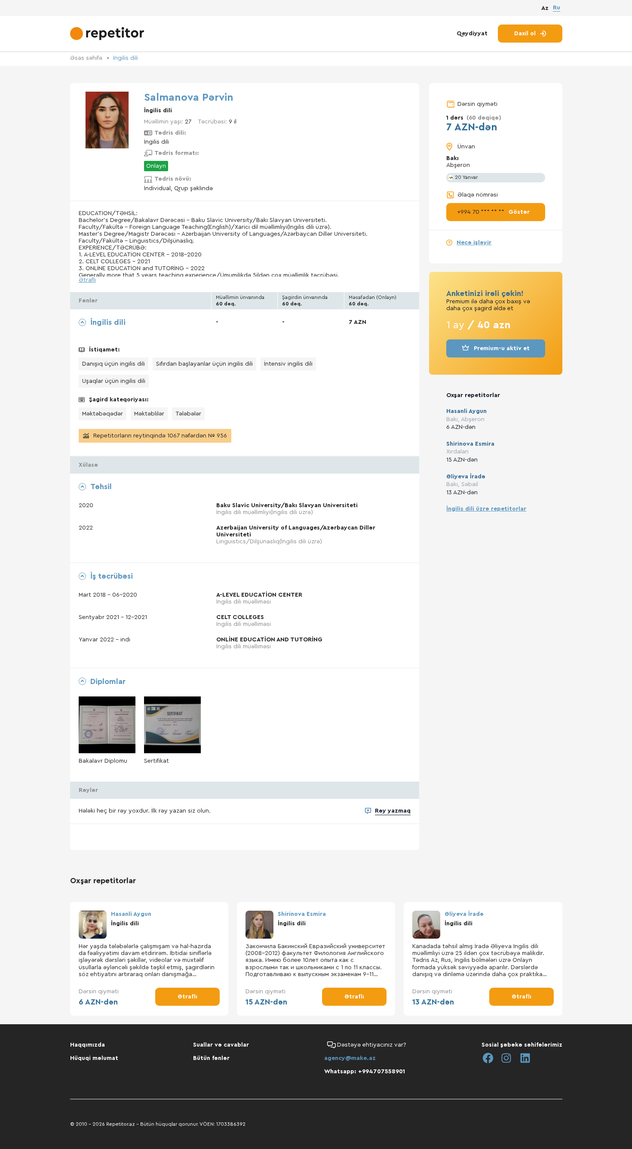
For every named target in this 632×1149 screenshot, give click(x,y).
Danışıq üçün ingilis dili (113, 364)
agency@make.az (350, 1058)
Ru (556, 8)
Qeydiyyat (472, 34)
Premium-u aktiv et (502, 348)
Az (545, 8)
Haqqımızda (87, 1045)
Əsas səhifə (86, 58)
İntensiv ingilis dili (288, 364)
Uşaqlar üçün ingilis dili (113, 381)
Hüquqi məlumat (94, 1058)
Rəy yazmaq (393, 811)
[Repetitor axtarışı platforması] (108, 33)
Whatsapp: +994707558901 (364, 1072)
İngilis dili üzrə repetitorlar (486, 509)
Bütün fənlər (211, 1058)
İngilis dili (125, 58)
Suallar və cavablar (221, 1045)
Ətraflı (87, 280)
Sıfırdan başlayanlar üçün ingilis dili (204, 364)
